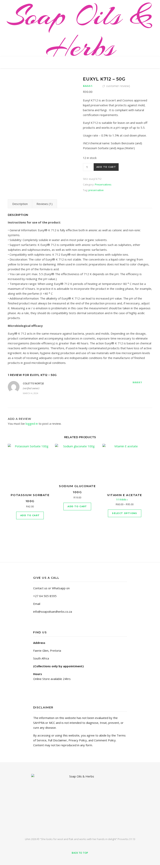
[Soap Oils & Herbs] (80, 802)
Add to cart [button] (30, 515)
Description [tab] (20, 204)
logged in (32, 423)
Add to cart (106, 167)
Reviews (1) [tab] (44, 204)
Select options (124, 513)
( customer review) (116, 86)
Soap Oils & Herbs (80, 31)
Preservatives (103, 184)
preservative (96, 190)
